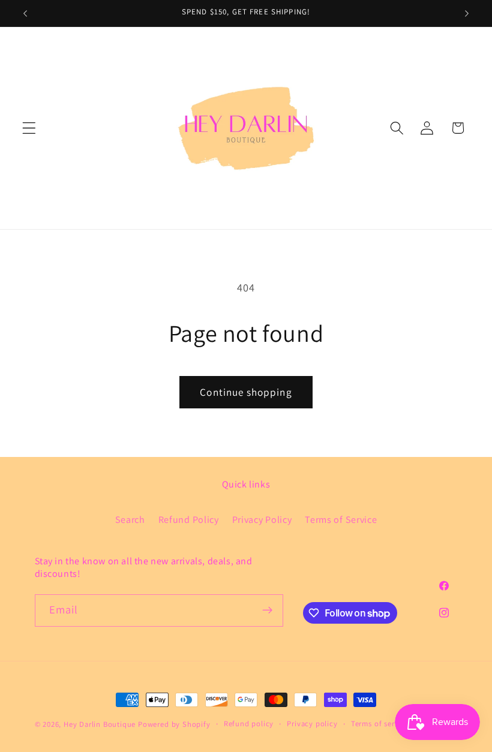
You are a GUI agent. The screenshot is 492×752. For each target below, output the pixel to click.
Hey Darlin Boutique (100, 724)
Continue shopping (246, 392)
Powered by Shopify (174, 724)
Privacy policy (312, 723)
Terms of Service (341, 519)
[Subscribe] (267, 610)
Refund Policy (188, 519)
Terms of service (380, 723)
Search (130, 519)
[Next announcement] (467, 13)
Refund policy (249, 723)
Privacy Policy (262, 519)
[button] (29, 128)
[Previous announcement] (25, 13)
